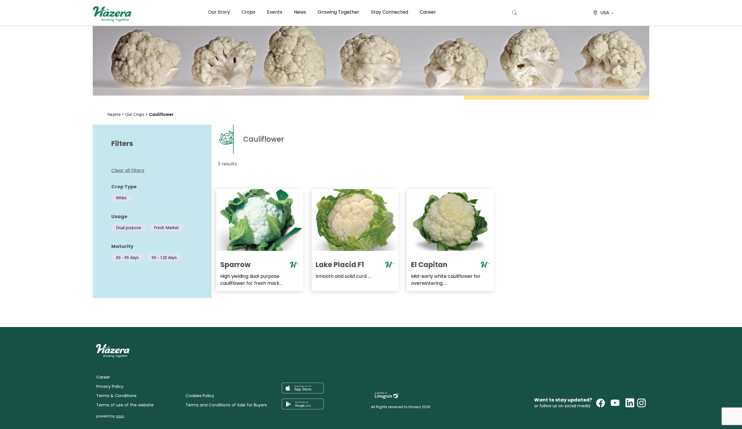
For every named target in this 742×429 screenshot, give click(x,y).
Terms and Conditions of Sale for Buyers (226, 405)
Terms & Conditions (116, 396)
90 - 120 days (164, 257)
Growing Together (338, 12)
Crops (248, 12)
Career (428, 12)
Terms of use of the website (125, 405)
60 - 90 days (127, 257)
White (121, 197)
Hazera (114, 114)
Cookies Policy (200, 396)
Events (274, 12)
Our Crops (134, 114)
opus (120, 416)
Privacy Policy (109, 386)
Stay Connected (389, 12)
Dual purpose (128, 227)
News (300, 12)
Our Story (219, 12)
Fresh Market (166, 227)
